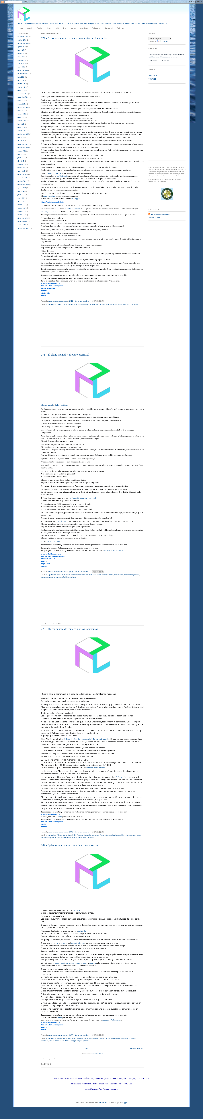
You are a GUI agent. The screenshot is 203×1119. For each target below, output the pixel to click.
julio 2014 (21, 191)
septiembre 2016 (23, 147)
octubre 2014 (22, 181)
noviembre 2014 (23, 178)
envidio (64, 943)
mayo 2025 (21, 57)
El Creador (76, 739)
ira (56, 943)
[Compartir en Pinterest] (102, 301)
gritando (82, 931)
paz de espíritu (63, 521)
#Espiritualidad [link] (48, 559)
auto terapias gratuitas (104, 304)
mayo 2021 (21, 100)
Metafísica (44, 1041)
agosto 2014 (22, 188)
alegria (84, 963)
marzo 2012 (21, 215)
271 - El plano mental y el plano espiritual (65, 354)
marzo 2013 (21, 211)
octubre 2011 (22, 225)
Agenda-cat (84, 28)
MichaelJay (103, 1103)
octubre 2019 (22, 121)
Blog (64, 28)
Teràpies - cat (96, 28)
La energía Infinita (90, 739)
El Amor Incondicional (95, 767)
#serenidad (95, 835)
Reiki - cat (120, 28)
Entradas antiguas (136, 1048)
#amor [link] (44, 290)
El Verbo (119, 777)
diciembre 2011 (23, 218)
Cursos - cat (109, 28)
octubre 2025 (22, 40)
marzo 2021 (21, 104)
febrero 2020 (22, 114)
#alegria (59, 835)
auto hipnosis (91, 304)
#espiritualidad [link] (48, 288)
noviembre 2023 (23, 97)
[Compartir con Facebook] (100, 301)
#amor (59, 304)
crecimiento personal (48, 577)
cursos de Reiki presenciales (66, 577)
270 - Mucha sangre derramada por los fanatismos (69, 628)
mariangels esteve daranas (160, 214)
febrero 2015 (22, 168)
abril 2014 (21, 201)
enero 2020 (21, 117)
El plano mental (47, 405)
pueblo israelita (62, 176)
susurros (77, 910)
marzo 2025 (21, 60)
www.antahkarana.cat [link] (51, 283)
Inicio (21, 28)
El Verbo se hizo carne (72, 208)
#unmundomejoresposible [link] (52, 286)
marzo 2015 (21, 164)
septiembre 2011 (23, 228)
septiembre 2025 (23, 43)
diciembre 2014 (23, 174)
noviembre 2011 (23, 221)
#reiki (63, 304)
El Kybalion (134, 304)
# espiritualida (51, 304)
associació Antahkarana (113, 550)
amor (130, 835)
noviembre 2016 (23, 144)
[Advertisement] (92, 328)
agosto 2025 (22, 47)
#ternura (102, 835)
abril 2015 (21, 161)
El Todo (67, 739)
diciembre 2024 (23, 70)
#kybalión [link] (45, 293)
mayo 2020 (21, 111)
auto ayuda (97, 575)
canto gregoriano (49, 196)
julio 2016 (21, 154)
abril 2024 (21, 80)
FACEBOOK (152, 75)
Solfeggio (73, 1041)
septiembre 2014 (23, 184)
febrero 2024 (22, 87)
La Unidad (103, 739)
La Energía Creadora (49, 211)
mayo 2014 (21, 198)
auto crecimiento (80, 304)
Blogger (124, 1103)
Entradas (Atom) (97, 1054)
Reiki (57, 28)
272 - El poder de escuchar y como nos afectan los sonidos (74, 38)
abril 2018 (21, 141)
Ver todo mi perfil (154, 217)
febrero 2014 (22, 208)
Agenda (29, 28)
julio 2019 (21, 124)
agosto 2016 (22, 151)
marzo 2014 (21, 205)
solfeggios (76, 198)
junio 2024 (21, 77)
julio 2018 (21, 137)
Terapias (39, 28)
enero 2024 (21, 90)
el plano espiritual (61, 405)
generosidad (74, 963)
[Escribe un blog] (95, 301)
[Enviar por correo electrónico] (93, 301)
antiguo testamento (54, 173)
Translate (165, 41)
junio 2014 (21, 195)
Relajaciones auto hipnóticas (59, 1041)
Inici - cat (73, 28)
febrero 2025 (22, 63)
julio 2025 (21, 50)
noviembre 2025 (23, 37)
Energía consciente (54, 541)
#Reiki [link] (44, 566)
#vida (90, 575)
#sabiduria (69, 304)
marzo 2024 (21, 84)
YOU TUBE (152, 79)
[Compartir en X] (98, 301)
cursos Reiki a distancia (121, 304)
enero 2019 (21, 127)
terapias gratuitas (83, 1041)
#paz (63, 575)
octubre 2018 (22, 131)
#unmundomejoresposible (79, 575)
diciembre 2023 (23, 94)
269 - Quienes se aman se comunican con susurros (69, 845)
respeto (92, 963)
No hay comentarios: (82, 301)
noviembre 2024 (23, 74)
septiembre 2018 (23, 134)
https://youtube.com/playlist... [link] (52, 202)
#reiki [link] (43, 295)
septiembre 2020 (23, 107)
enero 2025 (21, 67)
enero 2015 (21, 171)
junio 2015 (21, 158)
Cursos (49, 28)
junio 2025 (21, 53)
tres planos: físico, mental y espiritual (82, 498)
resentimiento (77, 943)
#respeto (80, 835)
